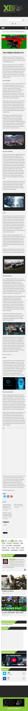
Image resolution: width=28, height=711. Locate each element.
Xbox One (22, 548)
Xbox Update (22, 550)
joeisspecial (20, 37)
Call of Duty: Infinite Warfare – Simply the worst (12, 612)
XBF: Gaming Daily (18, 504)
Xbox (3, 37)
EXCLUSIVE (3, 543)
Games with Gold (16, 543)
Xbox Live (17, 548)
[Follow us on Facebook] (12, 14)
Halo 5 (3, 545)
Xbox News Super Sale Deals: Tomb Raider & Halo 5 (7, 506)
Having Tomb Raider (17, 545)
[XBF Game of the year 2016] (14, 582)
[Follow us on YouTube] (16, 14)
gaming (21, 543)
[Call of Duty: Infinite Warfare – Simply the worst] (14, 603)
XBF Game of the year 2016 (7, 591)
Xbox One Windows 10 (14, 550)
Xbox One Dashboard (5, 550)
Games (7, 31)
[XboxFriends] (14, 8)
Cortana (15, 541)
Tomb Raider (4, 548)
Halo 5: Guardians (9, 545)
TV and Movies (15, 708)
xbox (9, 548)
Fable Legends (9, 543)
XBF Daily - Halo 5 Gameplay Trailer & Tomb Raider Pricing (7, 514)
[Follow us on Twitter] (14, 14)
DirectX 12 (20, 541)
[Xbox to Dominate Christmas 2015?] (14, 41)
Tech (20, 708)
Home (4, 31)
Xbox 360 (12, 548)
